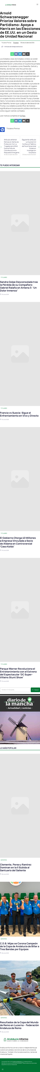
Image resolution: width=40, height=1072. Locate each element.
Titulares (15, 43)
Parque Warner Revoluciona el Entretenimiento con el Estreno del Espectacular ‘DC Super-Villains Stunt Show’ (18, 673)
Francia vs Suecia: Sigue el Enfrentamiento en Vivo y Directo (19, 414)
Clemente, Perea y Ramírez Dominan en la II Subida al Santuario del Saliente (15, 867)
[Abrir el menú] (37, 4)
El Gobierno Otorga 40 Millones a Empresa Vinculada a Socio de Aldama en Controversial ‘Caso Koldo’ (18, 542)
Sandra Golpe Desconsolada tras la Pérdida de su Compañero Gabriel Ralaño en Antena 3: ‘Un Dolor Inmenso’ (19, 286)
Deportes (4, 860)
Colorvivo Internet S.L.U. (18, 1061)
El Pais (22, 115)
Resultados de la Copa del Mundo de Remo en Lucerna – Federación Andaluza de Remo (19, 1025)
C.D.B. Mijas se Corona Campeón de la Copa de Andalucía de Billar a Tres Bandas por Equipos (19, 946)
